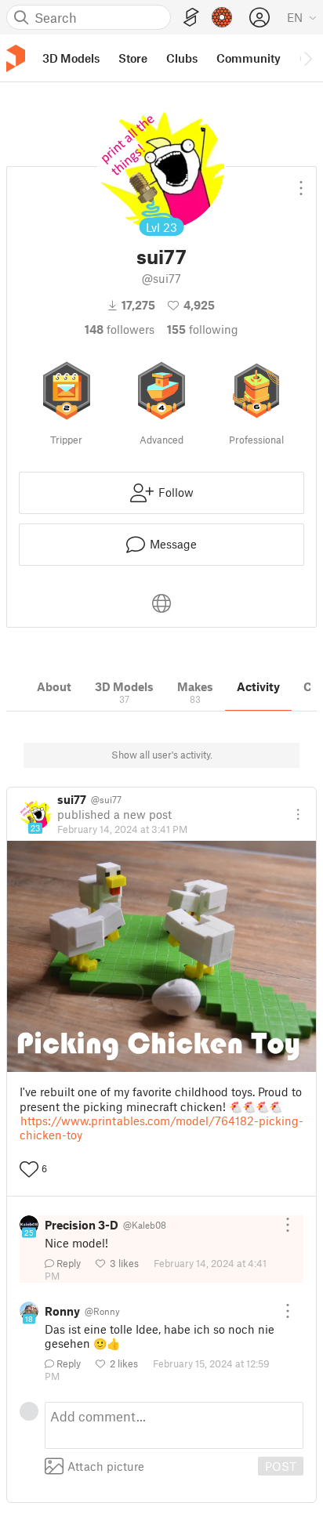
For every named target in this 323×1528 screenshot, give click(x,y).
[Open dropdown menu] (301, 181)
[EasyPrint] (191, 17)
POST (280, 1466)
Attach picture (105, 1466)
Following (202, 329)
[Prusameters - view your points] (222, 17)
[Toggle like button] (29, 1169)
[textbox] (174, 1425)
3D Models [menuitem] (71, 58)
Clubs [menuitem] (182, 58)
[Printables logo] (15, 58)
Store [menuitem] (132, 58)
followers (119, 329)
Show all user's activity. (161, 754)
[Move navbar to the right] (307, 57)
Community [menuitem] (248, 58)
